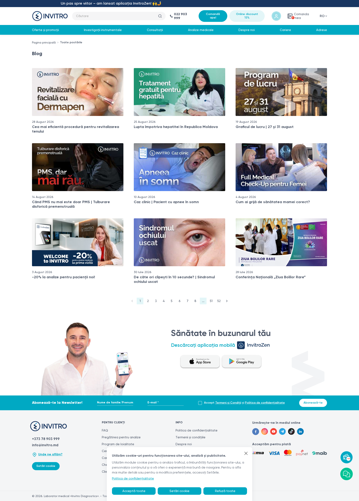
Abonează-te (313, 402)
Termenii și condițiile (190, 437)
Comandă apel (213, 15)
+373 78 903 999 (46, 439)
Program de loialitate (118, 444)
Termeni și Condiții (228, 402)
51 (211, 301)
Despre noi (247, 30)
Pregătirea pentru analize (121, 437)
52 (219, 301)
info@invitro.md (45, 445)
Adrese (321, 30)
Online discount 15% (247, 15)
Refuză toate (225, 491)
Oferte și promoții (45, 30)
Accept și (244, 402)
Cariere (285, 30)
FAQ (105, 430)
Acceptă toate (133, 491)
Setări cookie (45, 466)
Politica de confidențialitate (265, 402)
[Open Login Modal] (276, 16)
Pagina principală (44, 42)
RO (322, 16)
